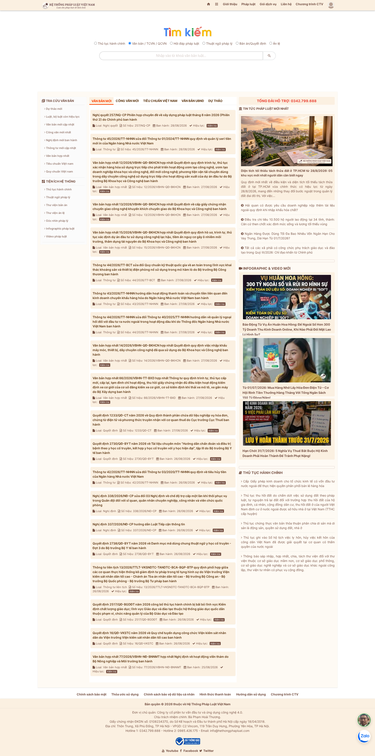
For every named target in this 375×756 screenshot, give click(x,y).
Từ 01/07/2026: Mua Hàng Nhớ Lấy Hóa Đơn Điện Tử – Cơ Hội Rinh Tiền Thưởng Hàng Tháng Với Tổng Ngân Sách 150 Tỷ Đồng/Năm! (286, 392)
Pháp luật (248, 4)
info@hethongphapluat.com (229, 730)
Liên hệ (286, 4)
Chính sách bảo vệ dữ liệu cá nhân (169, 694)
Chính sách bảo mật (91, 694)
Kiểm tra (212, 125)
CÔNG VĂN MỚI (127, 101)
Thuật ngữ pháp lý (219, 43)
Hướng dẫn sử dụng (251, 694)
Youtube (171, 751)
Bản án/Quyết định (252, 43)
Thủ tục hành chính (111, 43)
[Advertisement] (187, 74)
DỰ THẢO (215, 101)
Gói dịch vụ (268, 4)
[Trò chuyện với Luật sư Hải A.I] (364, 720)
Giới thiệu (230, 4)
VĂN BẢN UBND (193, 101)
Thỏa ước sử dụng (125, 694)
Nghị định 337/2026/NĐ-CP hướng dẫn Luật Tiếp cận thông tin (139, 524)
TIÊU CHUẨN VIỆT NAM (160, 101)
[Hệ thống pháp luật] (68, 5)
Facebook (190, 751)
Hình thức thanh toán (215, 694)
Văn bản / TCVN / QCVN (149, 43)
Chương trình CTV (309, 4)
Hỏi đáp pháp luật (186, 43)
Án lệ (276, 43)
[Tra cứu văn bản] (187, 32)
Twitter (208, 751)
